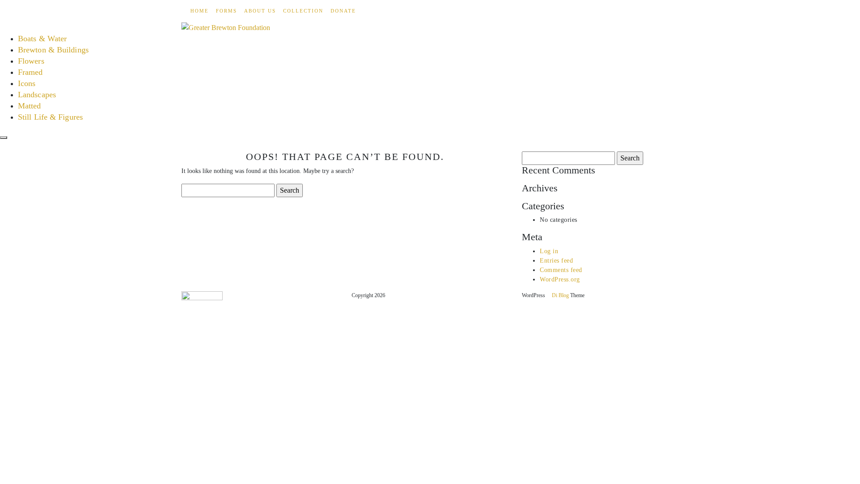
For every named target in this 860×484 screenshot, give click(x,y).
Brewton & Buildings (53, 49)
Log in (549, 251)
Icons (27, 83)
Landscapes (37, 94)
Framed (30, 72)
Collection (303, 10)
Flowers (31, 60)
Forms (226, 10)
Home (199, 10)
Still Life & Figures (50, 116)
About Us (260, 10)
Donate (343, 10)
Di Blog (559, 295)
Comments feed (561, 270)
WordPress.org (560, 279)
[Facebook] (184, 10)
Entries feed (556, 260)
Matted (29, 105)
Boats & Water (42, 38)
